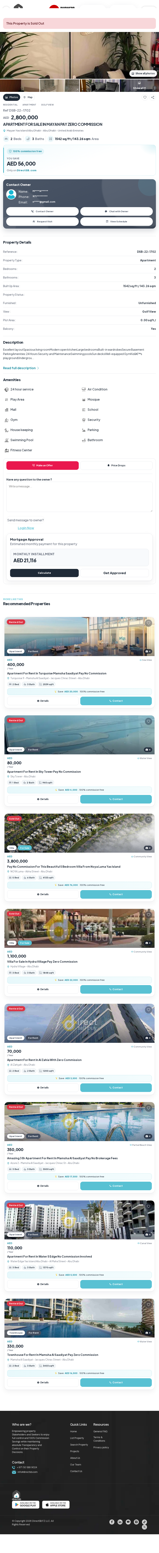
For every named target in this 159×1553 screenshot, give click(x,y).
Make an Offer (44, 465)
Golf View (47, 104)
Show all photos (145, 73)
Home (73, 1432)
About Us (75, 1458)
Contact (117, 700)
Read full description (19, 368)
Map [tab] (30, 97)
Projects (74, 1451)
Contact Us (76, 1471)
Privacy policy (101, 1448)
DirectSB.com (26, 170)
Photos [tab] (14, 97)
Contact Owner (45, 211)
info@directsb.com (27, 1472)
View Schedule (118, 221)
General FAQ (100, 1432)
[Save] (145, 97)
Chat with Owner (118, 211)
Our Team (75, 1465)
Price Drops (118, 465)
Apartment (29, 104)
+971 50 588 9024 (26, 1467)
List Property (77, 1438)
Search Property (79, 1445)
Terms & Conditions (99, 1439)
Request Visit (44, 221)
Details (44, 700)
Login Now (26, 528)
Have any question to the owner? (29, 479)
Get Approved (114, 573)
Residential (10, 104)
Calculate (44, 572)
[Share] (152, 97)
